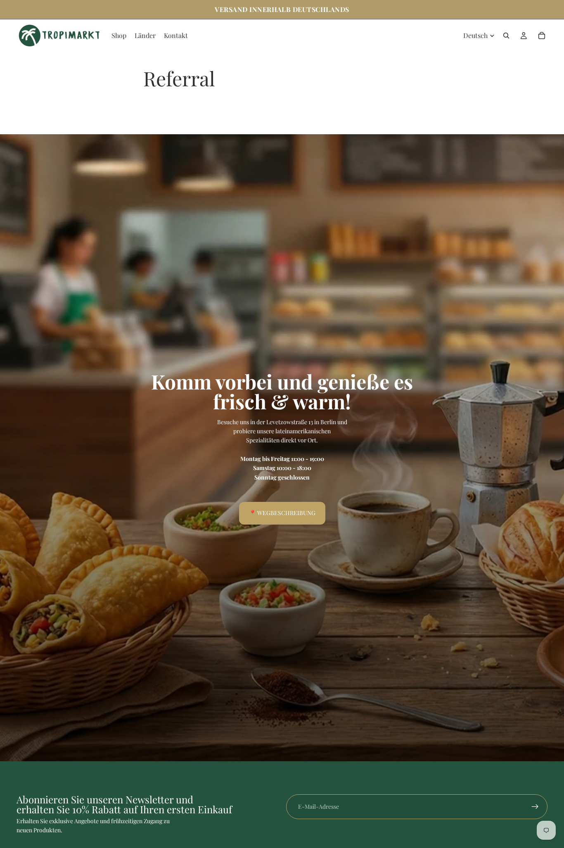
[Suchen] (506, 35)
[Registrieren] (535, 806)
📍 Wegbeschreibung (282, 513)
